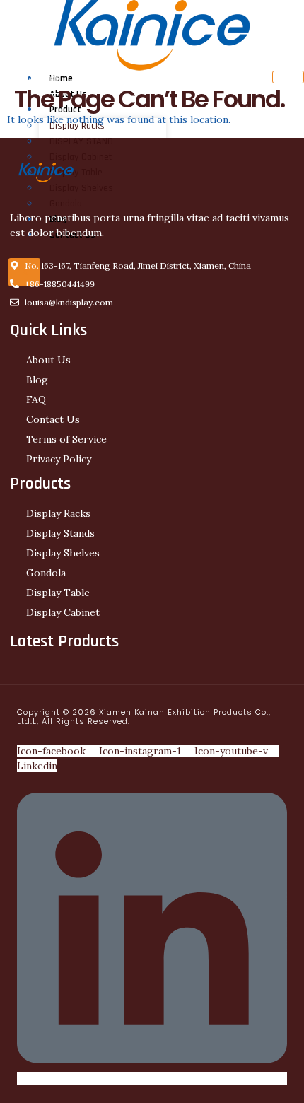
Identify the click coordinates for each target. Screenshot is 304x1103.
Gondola (65, 203)
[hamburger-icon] (288, 77)
